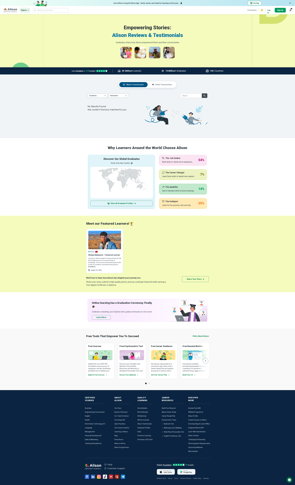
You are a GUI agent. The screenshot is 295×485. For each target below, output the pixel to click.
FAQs (110, 465)
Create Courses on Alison (197, 420)
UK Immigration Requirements (199, 443)
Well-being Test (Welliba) (173, 428)
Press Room (118, 439)
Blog (116, 436)
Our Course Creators (121, 428)
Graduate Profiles (143, 428)
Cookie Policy (197, 478)
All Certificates (142, 412)
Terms (176, 478)
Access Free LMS (194, 408)
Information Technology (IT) (95, 424)
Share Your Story (194, 279)
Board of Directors (121, 412)
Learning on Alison (121, 432)
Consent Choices (185, 478)
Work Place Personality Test (174, 432)
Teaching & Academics (93, 443)
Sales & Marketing (91, 439)
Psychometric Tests (169, 420)
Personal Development (93, 436)
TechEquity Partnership (196, 439)
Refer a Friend (193, 436)
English (87, 416)
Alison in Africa (119, 443)
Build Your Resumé (169, 408)
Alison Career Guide (169, 412)
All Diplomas (141, 416)
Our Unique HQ (119, 420)
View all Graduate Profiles (122, 203)
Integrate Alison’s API (196, 428)
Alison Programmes (121, 447)
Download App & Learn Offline (199, 424)
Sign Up (280, 10)
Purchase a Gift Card (144, 439)
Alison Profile (193, 416)
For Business (252, 10)
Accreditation (142, 408)
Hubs (139, 432)
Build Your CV (188, 375)
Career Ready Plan (168, 416)
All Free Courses (143, 420)
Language (88, 428)
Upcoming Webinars (195, 447)
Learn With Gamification (197, 432)
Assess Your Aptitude (127, 375)
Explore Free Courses (96, 375)
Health (87, 420)
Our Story (117, 408)
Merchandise (193, 451)
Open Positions (119, 424)
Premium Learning (144, 436)
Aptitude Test (169, 424)
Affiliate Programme (195, 412)
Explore (24, 10)
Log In (268, 10)
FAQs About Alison (201, 336)
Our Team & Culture (121, 416)
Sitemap (206, 478)
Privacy (170, 478)
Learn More (101, 317)
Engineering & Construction (95, 412)
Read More (92, 266)
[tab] (133, 84)
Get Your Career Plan (159, 375)
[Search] (35, 10)
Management (90, 432)
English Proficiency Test (172, 436)
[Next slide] (205, 361)
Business (88, 408)
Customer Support (116, 468)
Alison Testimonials (144, 424)
